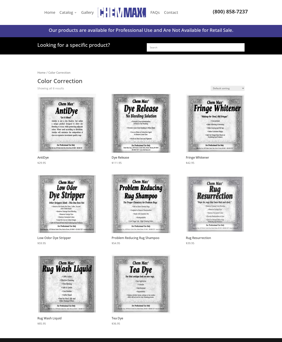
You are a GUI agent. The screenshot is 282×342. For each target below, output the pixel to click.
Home (49, 12)
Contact (171, 12)
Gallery (87, 12)
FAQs (155, 12)
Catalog (66, 12)
